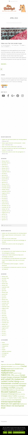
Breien (23, 45)
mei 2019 (4, 180)
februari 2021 (5, 170)
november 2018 (5, 187)
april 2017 (4, 219)
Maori (14, 390)
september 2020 (5, 171)
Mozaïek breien (20, 390)
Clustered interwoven (16, 366)
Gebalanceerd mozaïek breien (14, 368)
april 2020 (4, 175)
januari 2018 (4, 203)
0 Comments (6, 46)
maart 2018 (4, 202)
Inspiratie (21, 381)
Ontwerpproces (13, 394)
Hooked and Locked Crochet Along (12, 380)
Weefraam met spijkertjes (10, 404)
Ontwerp (19, 392)
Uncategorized (5, 353)
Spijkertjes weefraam (6, 351)
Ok (5, 432)
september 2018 (5, 191)
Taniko (15, 398)
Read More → (4, 64)
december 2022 (5, 163)
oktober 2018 (5, 189)
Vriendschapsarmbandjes (11, 401)
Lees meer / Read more (19, 432)
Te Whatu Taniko (21, 398)
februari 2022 (5, 168)
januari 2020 (4, 178)
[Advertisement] (14, 117)
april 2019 (4, 182)
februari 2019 (5, 184)
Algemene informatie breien (8, 364)
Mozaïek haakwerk (9, 392)
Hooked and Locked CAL (14, 378)
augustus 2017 (5, 212)
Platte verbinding (21, 394)
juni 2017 (4, 216)
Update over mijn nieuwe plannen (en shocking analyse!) (14, 139)
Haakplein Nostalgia (17, 373)
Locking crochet (8, 387)
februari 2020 (5, 177)
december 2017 (5, 205)
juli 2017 (4, 214)
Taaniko (11, 398)
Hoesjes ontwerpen (13, 377)
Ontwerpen (4, 394)
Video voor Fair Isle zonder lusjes (11, 43)
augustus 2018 (5, 193)
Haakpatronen (5, 346)
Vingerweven (18, 400)
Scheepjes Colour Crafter (9, 396)
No (9, 432)
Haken (3, 347)
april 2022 (4, 164)
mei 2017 (4, 218)
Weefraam (4, 355)
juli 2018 (4, 194)
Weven (3, 356)
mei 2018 (4, 198)
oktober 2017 (5, 209)
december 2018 (5, 186)
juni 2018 (4, 196)
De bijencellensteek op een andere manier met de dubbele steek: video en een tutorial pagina (14, 260)
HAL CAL (10, 375)
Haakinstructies (5, 344)
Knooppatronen (13, 386)
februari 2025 (5, 161)
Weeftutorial (23, 404)
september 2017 (5, 210)
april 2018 (4, 200)
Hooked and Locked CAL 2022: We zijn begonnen (13, 152)
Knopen (3, 349)
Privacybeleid (4, 421)
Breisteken (9, 366)
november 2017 (5, 207)
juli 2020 (4, 173)
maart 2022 (4, 166)
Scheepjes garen (21, 396)
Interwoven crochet (10, 383)
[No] (26, 430)
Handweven (16, 375)
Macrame (9, 390)
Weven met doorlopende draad (12, 407)
